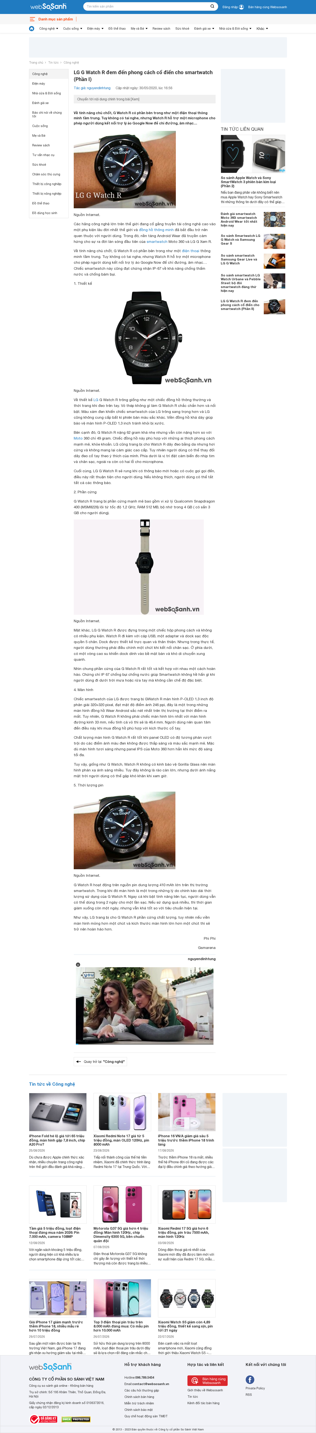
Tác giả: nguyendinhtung (92, 88)
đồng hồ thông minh (156, 230)
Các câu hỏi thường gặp (141, 1390)
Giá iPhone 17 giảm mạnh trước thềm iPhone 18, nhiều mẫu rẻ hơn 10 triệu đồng (56, 1326)
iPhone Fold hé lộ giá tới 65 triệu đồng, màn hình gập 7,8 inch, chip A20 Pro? (57, 1140)
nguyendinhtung (202, 959)
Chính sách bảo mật (138, 1410)
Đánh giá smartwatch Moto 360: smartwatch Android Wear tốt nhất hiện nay (239, 219)
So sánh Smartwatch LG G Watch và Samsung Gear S (240, 239)
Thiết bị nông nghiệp (46, 193)
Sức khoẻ (182, 28)
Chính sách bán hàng (139, 1397)
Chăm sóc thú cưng (46, 174)
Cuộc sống (71, 28)
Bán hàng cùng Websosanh (267, 7)
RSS (249, 1394)
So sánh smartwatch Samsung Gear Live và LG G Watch (239, 259)
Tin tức (53, 62)
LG (96, 400)
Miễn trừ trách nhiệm (139, 1403)
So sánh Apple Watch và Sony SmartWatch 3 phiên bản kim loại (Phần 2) (248, 182)
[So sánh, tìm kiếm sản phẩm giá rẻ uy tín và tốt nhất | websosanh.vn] (48, 7)
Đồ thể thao (117, 28)
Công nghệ (47, 28)
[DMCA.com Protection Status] (76, 1419)
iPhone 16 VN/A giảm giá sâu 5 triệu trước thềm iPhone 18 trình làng (186, 1140)
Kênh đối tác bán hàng (203, 1403)
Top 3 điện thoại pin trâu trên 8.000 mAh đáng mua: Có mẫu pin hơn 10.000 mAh (121, 1326)
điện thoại (190, 251)
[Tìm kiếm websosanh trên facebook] (250, 1379)
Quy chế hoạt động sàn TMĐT (146, 1416)
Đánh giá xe (202, 28)
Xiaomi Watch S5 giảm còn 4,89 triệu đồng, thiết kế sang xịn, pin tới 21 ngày (185, 1326)
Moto (78, 438)
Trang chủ (36, 62)
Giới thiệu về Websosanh (205, 1390)
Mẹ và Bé (137, 28)
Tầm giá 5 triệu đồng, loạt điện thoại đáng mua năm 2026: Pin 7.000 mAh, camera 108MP (55, 1232)
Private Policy (255, 1388)
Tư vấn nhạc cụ (43, 155)
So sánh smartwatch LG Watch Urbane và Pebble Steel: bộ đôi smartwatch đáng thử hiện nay (241, 283)
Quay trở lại (104, 1061)
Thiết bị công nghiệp (46, 184)
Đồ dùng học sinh (44, 213)
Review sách (161, 28)
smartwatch (157, 241)
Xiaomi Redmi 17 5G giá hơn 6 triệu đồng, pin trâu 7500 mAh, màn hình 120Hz (183, 1232)
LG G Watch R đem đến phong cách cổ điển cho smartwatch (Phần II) (240, 305)
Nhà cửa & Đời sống (233, 28)
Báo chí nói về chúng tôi (47, 114)
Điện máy (93, 28)
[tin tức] (31, 28)
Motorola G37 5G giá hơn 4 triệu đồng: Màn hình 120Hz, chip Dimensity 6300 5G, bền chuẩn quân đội (121, 1234)
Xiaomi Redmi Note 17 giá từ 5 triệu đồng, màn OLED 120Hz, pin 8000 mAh (121, 1140)
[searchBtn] (212, 6)
